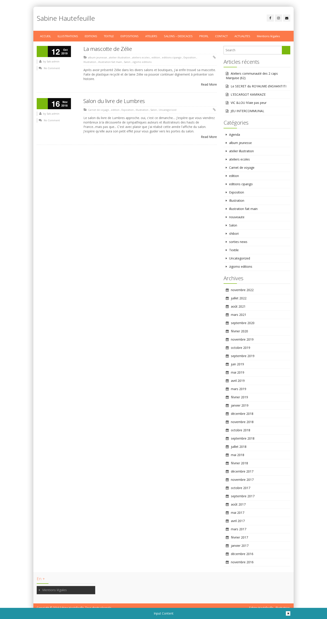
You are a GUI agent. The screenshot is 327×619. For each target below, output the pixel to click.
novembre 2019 (242, 339)
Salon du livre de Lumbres (114, 101)
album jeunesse (97, 57)
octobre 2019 (240, 347)
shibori (234, 233)
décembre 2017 (242, 471)
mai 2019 (237, 372)
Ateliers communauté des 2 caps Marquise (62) (252, 75)
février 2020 (239, 331)
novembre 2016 (242, 562)
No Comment (52, 68)
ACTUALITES (242, 36)
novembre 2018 (242, 422)
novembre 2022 (242, 290)
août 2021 (238, 306)
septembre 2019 (242, 356)
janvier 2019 (239, 405)
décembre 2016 (242, 554)
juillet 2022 (238, 298)
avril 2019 (238, 380)
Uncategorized (167, 109)
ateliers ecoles (140, 57)
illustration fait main (110, 62)
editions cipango (172, 57)
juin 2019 (237, 364)
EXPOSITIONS (130, 36)
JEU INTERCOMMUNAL (247, 111)
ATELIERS (151, 36)
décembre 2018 (242, 413)
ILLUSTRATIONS (68, 36)
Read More (209, 84)
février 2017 (239, 537)
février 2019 (239, 397)
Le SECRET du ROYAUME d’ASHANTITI (258, 86)
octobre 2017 (240, 488)
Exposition (190, 57)
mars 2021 (238, 315)
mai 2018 (237, 455)
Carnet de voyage (98, 109)
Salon (127, 62)
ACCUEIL (45, 36)
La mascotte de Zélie (107, 48)
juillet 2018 (238, 446)
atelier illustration (119, 57)
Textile (234, 250)
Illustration (89, 62)
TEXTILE (109, 36)
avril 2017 (238, 521)
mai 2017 (237, 512)
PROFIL (203, 36)
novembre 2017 (242, 479)
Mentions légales (268, 36)
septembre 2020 (242, 323)
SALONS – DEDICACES (178, 36)
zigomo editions (141, 62)
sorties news (238, 242)
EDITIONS (91, 36)
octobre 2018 (240, 430)
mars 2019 (238, 389)
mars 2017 (238, 529)
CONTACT (221, 36)
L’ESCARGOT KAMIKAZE (248, 94)
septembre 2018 (242, 438)
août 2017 (238, 504)
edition (155, 57)
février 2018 (239, 463)
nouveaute (236, 217)
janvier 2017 (239, 545)
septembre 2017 (242, 496)
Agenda (234, 134)
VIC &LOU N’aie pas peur (248, 103)
